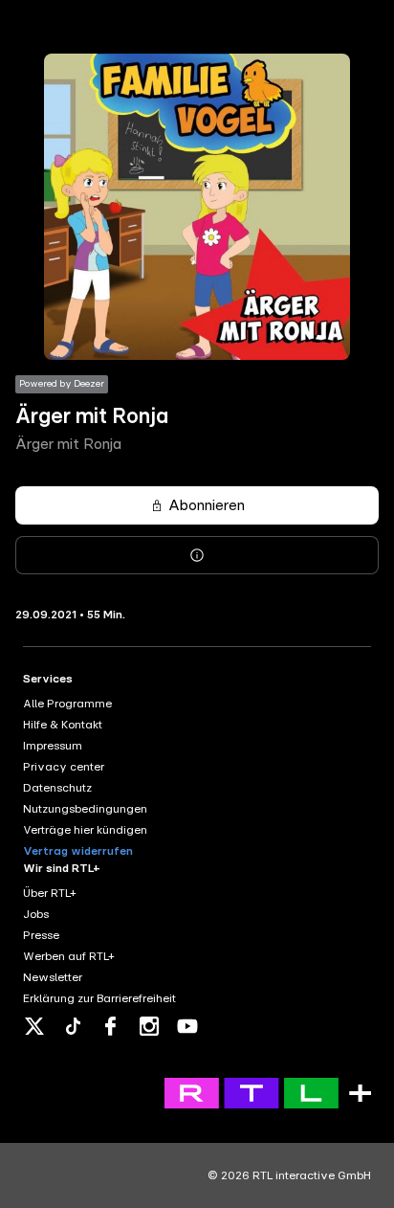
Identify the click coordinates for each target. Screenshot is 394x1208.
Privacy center (63, 766)
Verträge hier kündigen (85, 830)
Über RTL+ (50, 893)
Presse (41, 935)
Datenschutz (57, 788)
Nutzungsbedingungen (85, 809)
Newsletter (52, 977)
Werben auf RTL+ (69, 956)
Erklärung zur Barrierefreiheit (99, 998)
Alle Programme (67, 703)
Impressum (52, 745)
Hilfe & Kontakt (62, 724)
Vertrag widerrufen (78, 851)
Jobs (36, 914)
